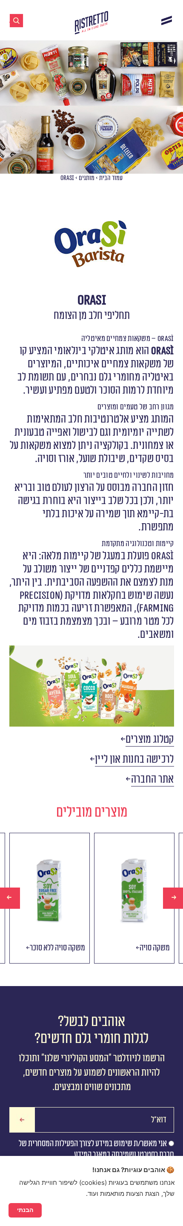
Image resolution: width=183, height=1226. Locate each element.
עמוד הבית (111, 178)
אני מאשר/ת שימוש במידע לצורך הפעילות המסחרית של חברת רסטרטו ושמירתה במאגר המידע (96, 1149)
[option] (49, 898)
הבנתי (25, 1209)
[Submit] (22, 1120)
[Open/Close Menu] (166, 20)
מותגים (86, 178)
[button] (150, 740)
